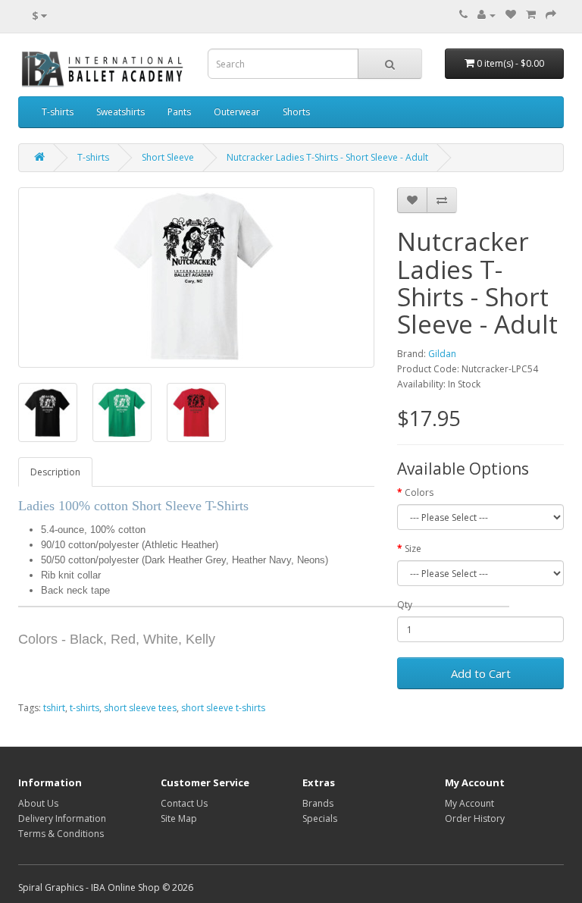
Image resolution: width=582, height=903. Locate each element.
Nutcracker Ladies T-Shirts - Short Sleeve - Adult (327, 157)
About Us (38, 803)
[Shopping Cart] (531, 14)
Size (413, 548)
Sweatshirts (120, 111)
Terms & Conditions (61, 833)
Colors (419, 492)
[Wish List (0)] (510, 14)
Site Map (179, 818)
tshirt (54, 707)
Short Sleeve (168, 157)
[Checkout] (551, 14)
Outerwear (237, 111)
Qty (404, 604)
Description (55, 472)
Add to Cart (481, 673)
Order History (475, 818)
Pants (179, 111)
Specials (319, 818)
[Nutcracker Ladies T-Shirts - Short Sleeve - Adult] (196, 277)
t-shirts (84, 707)
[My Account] (486, 14)
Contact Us (184, 803)
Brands (317, 803)
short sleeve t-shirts (223, 707)
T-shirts (58, 111)
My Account (469, 803)
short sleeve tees (140, 707)
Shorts (296, 111)
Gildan (442, 353)
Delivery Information (62, 818)
